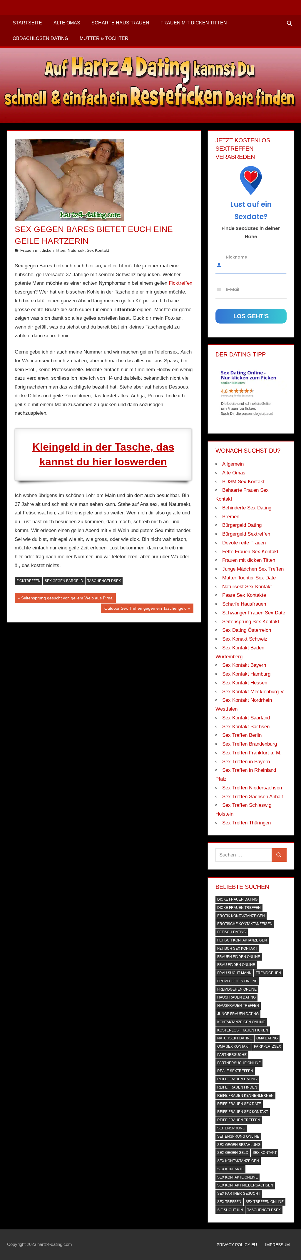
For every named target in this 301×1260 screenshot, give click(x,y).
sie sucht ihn (230, 1210)
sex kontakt (264, 1153)
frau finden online (236, 965)
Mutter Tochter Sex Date (249, 578)
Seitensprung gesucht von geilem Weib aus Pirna (67, 599)
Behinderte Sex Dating (246, 508)
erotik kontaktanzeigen (241, 916)
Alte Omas (66, 22)
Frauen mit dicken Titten (193, 22)
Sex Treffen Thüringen (246, 823)
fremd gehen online (237, 981)
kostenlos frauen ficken (242, 1030)
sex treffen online (264, 1202)
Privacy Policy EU (237, 1244)
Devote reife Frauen (244, 543)
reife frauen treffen (238, 1120)
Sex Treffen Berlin (242, 735)
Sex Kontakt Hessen (244, 683)
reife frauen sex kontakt (242, 1112)
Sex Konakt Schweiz (244, 639)
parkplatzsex (267, 1046)
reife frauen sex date (239, 1104)
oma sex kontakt (233, 1046)
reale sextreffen (235, 1071)
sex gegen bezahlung (238, 1145)
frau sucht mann (234, 973)
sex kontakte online (237, 1177)
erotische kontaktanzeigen (244, 924)
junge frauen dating (238, 1014)
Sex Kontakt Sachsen (246, 726)
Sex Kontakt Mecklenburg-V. (253, 691)
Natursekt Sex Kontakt (88, 250)
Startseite (27, 22)
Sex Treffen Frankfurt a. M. (252, 753)
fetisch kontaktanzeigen (242, 940)
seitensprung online (238, 1136)
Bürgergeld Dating (242, 525)
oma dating (267, 1038)
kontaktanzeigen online (241, 1022)
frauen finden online (238, 957)
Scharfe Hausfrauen (120, 22)
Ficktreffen (180, 283)
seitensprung (231, 1128)
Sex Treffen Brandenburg (249, 744)
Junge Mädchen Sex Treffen (253, 569)
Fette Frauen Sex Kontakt (250, 551)
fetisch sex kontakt (237, 948)
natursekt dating (234, 1038)
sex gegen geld (232, 1153)
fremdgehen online (237, 989)
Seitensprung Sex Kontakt (250, 621)
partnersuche (232, 1055)
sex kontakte (230, 1169)
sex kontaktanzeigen (238, 1161)
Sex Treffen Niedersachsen (252, 788)
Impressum (277, 1244)
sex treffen (229, 1202)
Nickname (236, 257)
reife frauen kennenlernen (245, 1096)
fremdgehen (268, 973)
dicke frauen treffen (239, 908)
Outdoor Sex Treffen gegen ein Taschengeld (145, 609)
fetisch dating (231, 932)
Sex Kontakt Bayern (244, 665)
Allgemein (233, 464)
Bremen (230, 516)
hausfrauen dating (236, 997)
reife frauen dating (237, 1079)
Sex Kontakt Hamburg (246, 674)
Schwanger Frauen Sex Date (253, 613)
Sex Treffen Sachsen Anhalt (252, 796)
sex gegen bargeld (64, 581)
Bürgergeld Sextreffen (246, 534)
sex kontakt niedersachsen (245, 1185)
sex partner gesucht (238, 1193)
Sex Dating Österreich (246, 630)
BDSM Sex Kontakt (243, 481)
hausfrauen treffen (238, 1006)
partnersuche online (239, 1063)
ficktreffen (28, 581)
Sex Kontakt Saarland (246, 718)
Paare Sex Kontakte (244, 595)
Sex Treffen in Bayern (246, 761)
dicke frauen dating (237, 899)
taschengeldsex (104, 581)
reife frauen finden (237, 1087)
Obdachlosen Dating (40, 38)
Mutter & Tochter (104, 38)
